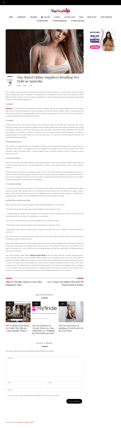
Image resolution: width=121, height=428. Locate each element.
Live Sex (46, 17)
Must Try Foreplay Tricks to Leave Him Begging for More (24, 283)
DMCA (32, 422)
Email (50, 382)
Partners (20, 422)
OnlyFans (33, 17)
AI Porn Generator (60, 21)
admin (19, 85)
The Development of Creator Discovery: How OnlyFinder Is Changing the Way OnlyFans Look (43, 329)
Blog (81, 17)
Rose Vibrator (106, 17)
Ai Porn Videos (42, 21)
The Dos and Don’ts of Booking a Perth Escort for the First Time (71, 328)
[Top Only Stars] (60, 10)
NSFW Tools (92, 17)
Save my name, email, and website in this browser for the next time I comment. (34, 395)
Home (11, 17)
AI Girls (57, 17)
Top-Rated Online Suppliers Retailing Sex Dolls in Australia (48, 79)
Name (10, 382)
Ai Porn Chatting (77, 21)
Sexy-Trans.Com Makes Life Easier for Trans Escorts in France (65, 283)
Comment (11, 358)
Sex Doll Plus (69, 17)
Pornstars (21, 17)
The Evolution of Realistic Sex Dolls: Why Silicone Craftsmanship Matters (17, 328)
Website (10, 390)
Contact (26, 422)
